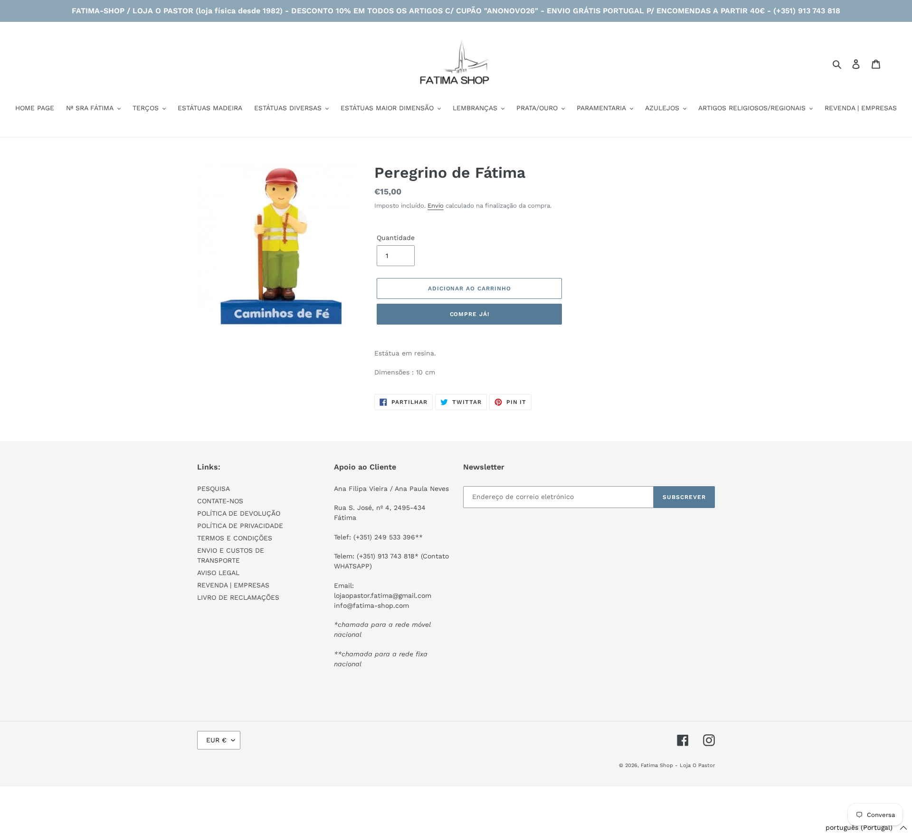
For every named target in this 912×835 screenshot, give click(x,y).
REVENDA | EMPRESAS (233, 585)
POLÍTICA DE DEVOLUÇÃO (238, 513)
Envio (436, 205)
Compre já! (470, 314)
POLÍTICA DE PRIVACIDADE (240, 525)
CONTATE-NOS (220, 501)
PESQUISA (213, 488)
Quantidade (396, 237)
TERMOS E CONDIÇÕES (234, 538)
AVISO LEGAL (218, 572)
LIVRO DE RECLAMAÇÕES (238, 597)
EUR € (216, 740)
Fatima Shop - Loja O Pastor (678, 765)
